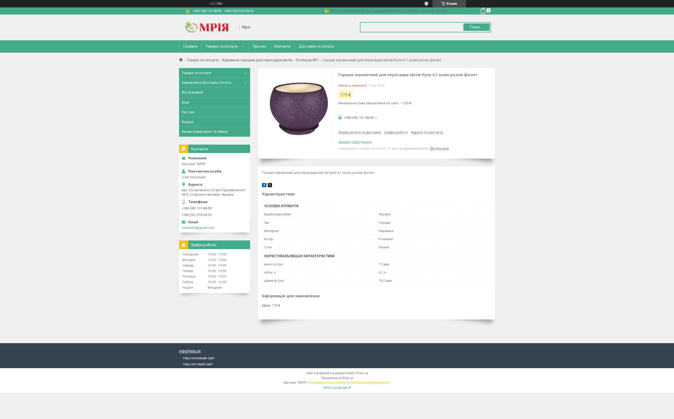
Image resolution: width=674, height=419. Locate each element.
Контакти (282, 46)
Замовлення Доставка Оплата (206, 83)
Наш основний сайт (199, 358)
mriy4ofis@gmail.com (198, 228)
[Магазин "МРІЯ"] (209, 27)
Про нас (259, 46)
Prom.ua (362, 373)
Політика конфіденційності (370, 383)
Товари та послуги (221, 46)
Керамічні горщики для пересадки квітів (257, 60)
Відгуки (187, 122)
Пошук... (476, 27)
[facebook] (264, 186)
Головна (190, 46)
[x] (270, 186)
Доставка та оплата (316, 46)
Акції (185, 102)
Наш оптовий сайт (198, 364)
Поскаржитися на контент (328, 383)
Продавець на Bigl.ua (337, 378)
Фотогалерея (192, 92)
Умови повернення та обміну (205, 132)
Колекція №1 (307, 60)
